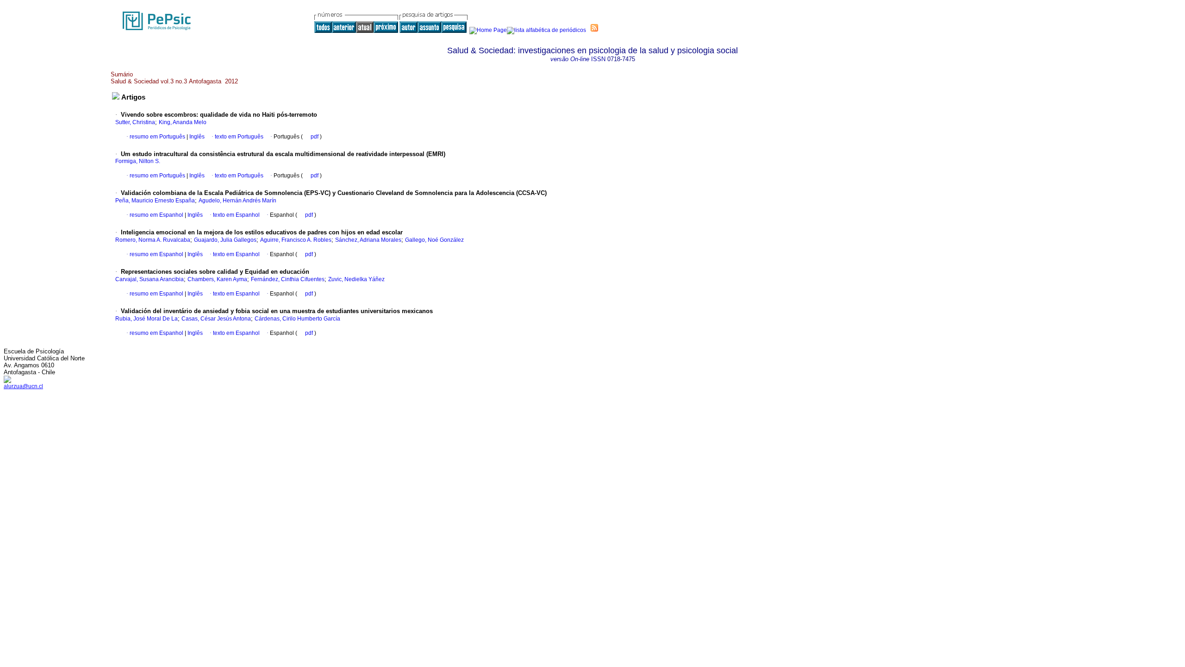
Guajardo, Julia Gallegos (225, 240)
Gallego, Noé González (434, 240)
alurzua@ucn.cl (23, 386)
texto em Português (239, 136)
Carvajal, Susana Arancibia (149, 279)
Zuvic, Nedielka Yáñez (356, 279)
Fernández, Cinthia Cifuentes (287, 279)
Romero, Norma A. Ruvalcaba (152, 240)
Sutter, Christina (135, 122)
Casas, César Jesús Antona (216, 318)
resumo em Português (157, 136)
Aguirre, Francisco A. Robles (295, 240)
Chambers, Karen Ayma (217, 279)
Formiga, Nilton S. (137, 161)
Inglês (196, 136)
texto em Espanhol (236, 215)
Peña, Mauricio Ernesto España (155, 200)
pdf (315, 136)
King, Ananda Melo (182, 122)
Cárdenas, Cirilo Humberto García (297, 318)
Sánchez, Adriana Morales (368, 240)
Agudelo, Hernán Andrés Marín (237, 200)
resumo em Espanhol (156, 215)
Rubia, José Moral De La (146, 318)
